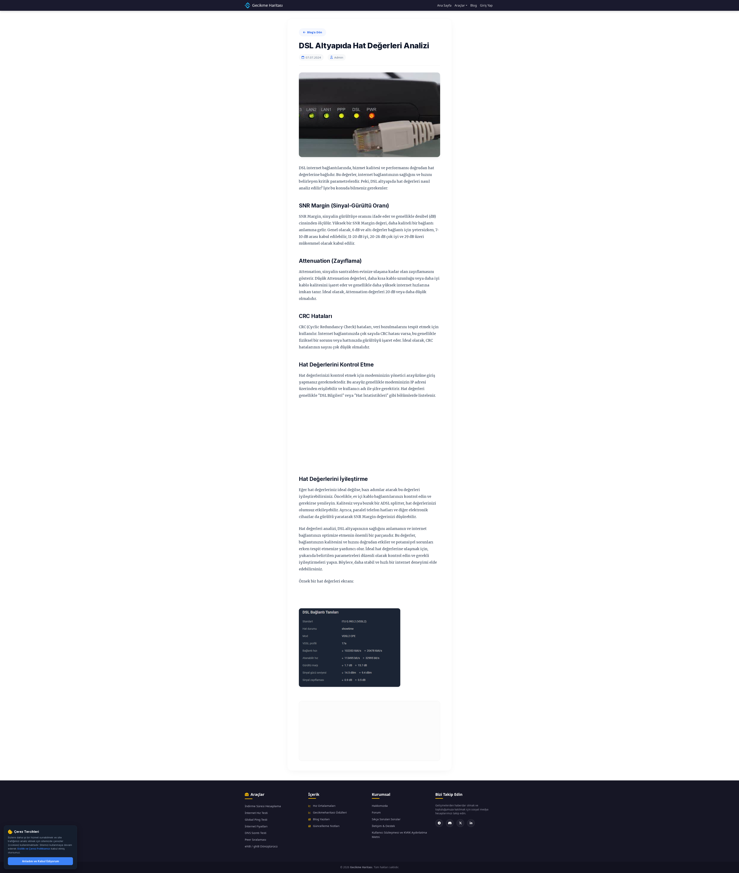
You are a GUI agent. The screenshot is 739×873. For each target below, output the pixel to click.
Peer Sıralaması (255, 839)
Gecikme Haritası (267, 5)
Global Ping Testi (256, 819)
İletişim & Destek (383, 826)
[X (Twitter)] (460, 823)
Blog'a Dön (314, 32)
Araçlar (460, 5)
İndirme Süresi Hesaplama (263, 806)
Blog (473, 5)
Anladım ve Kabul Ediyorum (40, 861)
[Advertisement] (367, 431)
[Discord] (450, 823)
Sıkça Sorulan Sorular (386, 819)
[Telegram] (439, 823)
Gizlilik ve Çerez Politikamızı (33, 848)
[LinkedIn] (471, 823)
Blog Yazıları (321, 819)
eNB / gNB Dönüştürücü (261, 846)
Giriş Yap (486, 5)
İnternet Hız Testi (256, 813)
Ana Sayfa (444, 5)
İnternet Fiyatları (256, 826)
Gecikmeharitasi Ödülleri (329, 812)
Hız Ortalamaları (323, 806)
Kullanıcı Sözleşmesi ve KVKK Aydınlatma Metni (399, 834)
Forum (376, 812)
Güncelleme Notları (325, 826)
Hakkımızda (380, 806)
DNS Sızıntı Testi (255, 833)
